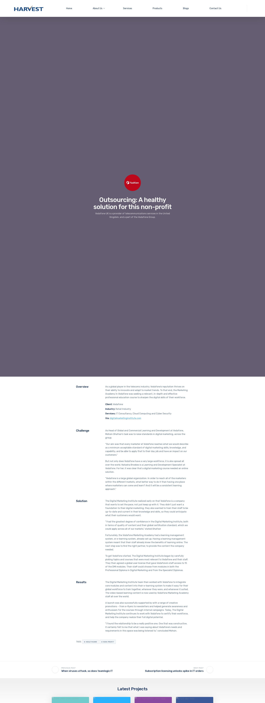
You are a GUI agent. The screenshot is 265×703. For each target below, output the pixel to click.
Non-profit (108, 642)
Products (157, 8)
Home (69, 8)
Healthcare (91, 642)
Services (127, 8)
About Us (97, 8)
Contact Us (215, 8)
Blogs (186, 8)
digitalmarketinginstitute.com (125, 418)
